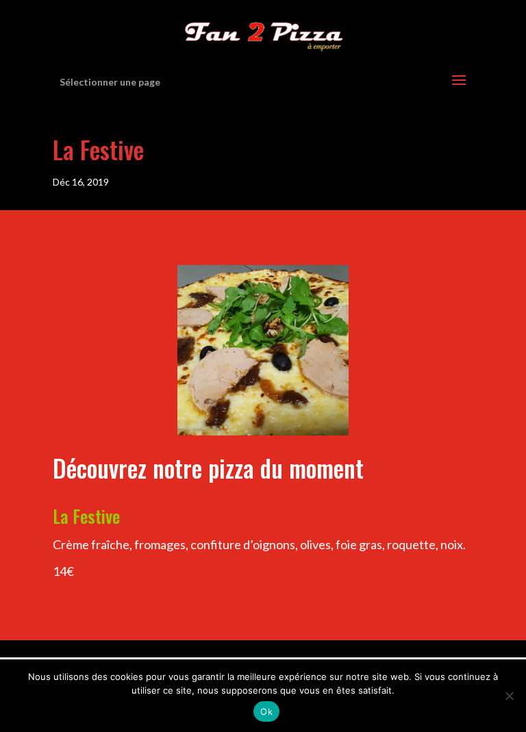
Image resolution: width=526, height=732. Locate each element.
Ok (266, 711)
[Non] (509, 696)
